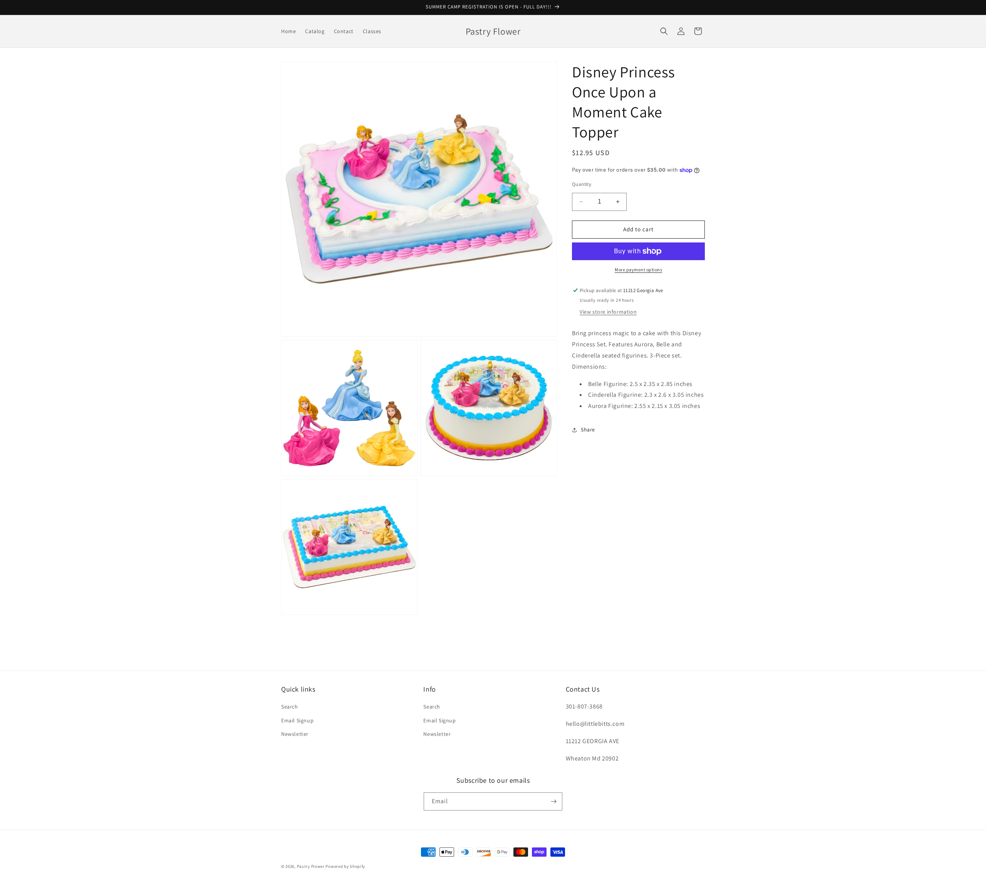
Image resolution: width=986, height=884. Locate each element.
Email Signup (297, 720)
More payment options (638, 269)
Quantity (581, 184)
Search (289, 706)
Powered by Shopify (345, 866)
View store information (608, 312)
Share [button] (588, 429)
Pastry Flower (311, 866)
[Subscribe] (553, 801)
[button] (664, 31)
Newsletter (295, 733)
